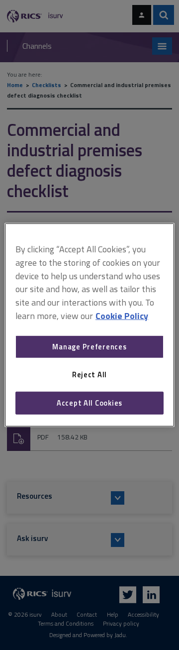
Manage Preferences (89, 346)
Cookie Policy (121, 316)
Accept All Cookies (89, 403)
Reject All (89, 374)
